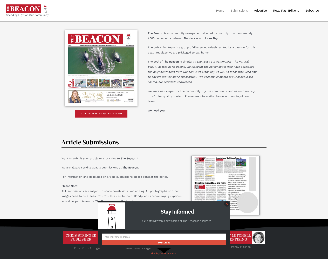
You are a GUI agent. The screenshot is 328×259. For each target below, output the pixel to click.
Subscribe (312, 10)
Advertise (260, 10)
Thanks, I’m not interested (164, 253)
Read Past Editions (286, 10)
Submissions (239, 10)
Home (220, 10)
